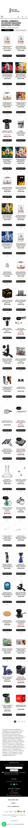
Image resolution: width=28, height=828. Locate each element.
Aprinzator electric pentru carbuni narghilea (21, 678)
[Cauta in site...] (26, 16)
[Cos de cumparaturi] (22, 16)
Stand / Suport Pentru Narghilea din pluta (7, 621)
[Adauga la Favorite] (7, 59)
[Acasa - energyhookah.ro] (14, 10)
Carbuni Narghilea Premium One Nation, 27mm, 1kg (21, 650)
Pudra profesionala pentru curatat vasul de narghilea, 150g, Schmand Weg (20, 132)
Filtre (8, 30)
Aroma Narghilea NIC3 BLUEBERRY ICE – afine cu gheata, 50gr (7, 245)
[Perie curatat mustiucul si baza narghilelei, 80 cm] (20, 529)
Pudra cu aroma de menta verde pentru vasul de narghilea (7, 706)
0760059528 (15, 793)
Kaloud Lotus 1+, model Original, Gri (7, 421)
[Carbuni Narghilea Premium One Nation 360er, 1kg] (7, 380)
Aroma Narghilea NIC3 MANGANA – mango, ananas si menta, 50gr (7, 216)
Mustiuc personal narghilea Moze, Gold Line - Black (7, 360)
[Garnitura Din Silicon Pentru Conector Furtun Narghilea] (7, 265)
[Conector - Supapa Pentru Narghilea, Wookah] (20, 471)
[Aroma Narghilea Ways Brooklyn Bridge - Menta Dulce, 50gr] (20, 236)
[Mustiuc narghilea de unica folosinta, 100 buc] (20, 293)
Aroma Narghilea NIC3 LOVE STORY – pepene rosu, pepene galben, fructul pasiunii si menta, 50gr (20, 75)
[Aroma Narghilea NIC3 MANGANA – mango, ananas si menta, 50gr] (7, 208)
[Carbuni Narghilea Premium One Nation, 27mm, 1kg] (20, 642)
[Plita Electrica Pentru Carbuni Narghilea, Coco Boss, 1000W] (20, 442)
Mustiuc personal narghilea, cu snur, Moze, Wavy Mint (20, 593)
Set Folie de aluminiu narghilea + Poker (20, 329)
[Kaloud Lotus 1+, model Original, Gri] (7, 411)
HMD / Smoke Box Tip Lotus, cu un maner (21, 509)
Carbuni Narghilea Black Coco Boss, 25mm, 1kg (21, 188)
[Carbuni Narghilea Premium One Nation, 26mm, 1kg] (20, 95)
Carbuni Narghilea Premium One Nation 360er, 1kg (7, 388)
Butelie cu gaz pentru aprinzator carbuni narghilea (7, 593)
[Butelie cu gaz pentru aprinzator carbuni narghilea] (7, 585)
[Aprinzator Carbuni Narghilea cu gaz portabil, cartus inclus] (20, 557)
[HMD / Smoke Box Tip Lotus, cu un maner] (20, 500)
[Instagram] (17, 784)
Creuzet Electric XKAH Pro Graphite (7, 131)
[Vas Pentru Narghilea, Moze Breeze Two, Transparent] (7, 471)
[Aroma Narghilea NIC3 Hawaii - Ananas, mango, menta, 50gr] (7, 152)
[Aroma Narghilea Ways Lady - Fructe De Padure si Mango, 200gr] (7, 180)
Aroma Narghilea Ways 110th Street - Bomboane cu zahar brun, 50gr (20, 216)
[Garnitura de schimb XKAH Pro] (20, 380)
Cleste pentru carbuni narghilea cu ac (21, 422)
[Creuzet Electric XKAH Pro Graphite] (7, 124)
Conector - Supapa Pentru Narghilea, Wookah (20, 480)
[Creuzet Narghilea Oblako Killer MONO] (7, 500)
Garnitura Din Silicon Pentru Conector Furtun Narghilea (7, 273)
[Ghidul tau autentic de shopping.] (14, 821)
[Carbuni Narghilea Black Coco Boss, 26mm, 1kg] (7, 293)
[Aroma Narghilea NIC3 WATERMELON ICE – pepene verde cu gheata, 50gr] (7, 67)
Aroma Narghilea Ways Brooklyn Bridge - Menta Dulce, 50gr (21, 245)
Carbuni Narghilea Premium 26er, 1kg (21, 706)
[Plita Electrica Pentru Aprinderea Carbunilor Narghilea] (20, 613)
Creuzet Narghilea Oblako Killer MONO (7, 509)
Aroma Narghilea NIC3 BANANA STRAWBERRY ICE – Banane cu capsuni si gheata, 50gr (20, 160)
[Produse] (2, 17)
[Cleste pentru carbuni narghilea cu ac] (20, 411)
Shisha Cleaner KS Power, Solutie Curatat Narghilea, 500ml (7, 565)
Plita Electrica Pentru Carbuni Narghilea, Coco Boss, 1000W (21, 450)
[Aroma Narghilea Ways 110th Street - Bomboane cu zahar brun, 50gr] (20, 208)
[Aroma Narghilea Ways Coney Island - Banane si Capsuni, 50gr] (20, 39)
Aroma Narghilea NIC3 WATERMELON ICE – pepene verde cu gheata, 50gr (7, 75)
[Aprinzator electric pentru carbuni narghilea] (20, 670)
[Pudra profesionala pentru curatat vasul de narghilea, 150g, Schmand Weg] (20, 124)
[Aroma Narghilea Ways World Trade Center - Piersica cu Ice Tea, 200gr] (20, 265)
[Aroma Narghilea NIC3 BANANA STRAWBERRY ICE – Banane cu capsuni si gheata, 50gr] (20, 152)
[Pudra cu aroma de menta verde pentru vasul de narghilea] (7, 698)
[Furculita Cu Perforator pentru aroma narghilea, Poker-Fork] (7, 442)
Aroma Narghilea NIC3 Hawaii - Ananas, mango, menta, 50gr (7, 160)
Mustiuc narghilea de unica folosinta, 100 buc (20, 301)
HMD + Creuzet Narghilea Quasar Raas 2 (7, 329)
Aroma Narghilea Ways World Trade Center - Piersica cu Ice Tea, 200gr (21, 273)
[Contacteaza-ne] (18, 16)
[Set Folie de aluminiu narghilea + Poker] (20, 321)
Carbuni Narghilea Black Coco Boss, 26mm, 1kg (7, 301)
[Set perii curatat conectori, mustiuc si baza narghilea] (7, 529)
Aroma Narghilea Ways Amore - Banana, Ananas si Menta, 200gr (7, 104)
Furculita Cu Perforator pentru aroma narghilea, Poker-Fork (7, 450)
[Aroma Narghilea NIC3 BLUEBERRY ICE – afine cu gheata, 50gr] (7, 236)
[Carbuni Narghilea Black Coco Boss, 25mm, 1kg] (20, 180)
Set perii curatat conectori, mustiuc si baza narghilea (7, 537)
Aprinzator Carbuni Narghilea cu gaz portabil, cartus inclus (21, 565)
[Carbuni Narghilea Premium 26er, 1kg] (20, 698)
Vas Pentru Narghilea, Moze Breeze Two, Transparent (7, 480)
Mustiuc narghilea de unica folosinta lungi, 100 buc (7, 650)
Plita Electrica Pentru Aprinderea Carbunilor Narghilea (21, 621)
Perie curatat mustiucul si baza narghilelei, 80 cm (21, 537)
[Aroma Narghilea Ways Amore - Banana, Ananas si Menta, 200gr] (7, 95)
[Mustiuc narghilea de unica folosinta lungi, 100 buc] (7, 642)
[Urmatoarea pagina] (25, 722)
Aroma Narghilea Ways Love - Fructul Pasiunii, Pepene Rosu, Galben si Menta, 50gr (7, 47)
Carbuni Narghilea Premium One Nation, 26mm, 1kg (21, 104)
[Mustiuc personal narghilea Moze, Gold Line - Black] (7, 351)
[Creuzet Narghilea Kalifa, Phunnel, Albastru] (7, 670)
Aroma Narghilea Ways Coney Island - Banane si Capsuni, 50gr (20, 47)
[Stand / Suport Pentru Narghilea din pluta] (7, 613)
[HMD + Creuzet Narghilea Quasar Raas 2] (7, 321)
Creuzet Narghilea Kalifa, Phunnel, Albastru (7, 678)
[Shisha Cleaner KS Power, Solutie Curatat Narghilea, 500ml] (7, 557)
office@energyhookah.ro (14, 795)
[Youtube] (14, 784)
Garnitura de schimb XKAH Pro (21, 388)
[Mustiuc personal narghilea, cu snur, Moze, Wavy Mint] (20, 585)
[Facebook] (11, 784)
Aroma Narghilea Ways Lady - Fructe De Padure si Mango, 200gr (7, 188)
